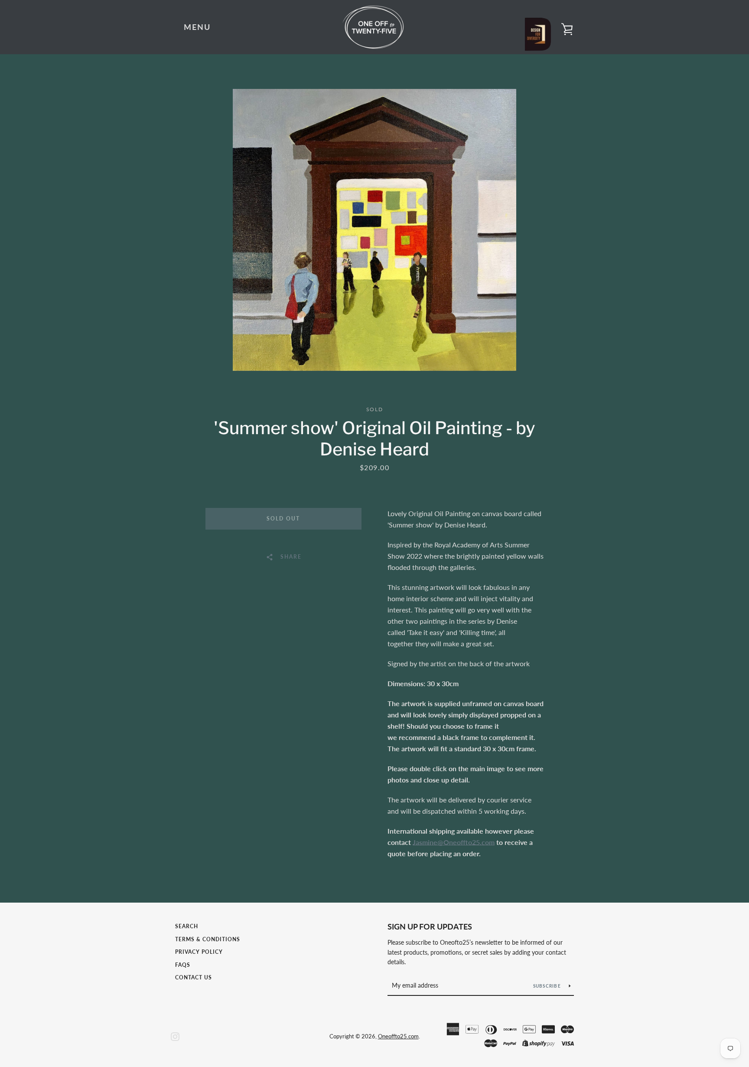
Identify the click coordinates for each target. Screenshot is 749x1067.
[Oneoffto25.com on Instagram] (175, 1035)
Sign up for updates (430, 926)
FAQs (182, 965)
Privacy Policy (199, 952)
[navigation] (197, 27)
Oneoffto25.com (398, 1036)
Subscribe (548, 985)
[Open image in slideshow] (374, 230)
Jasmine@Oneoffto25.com (454, 842)
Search (186, 926)
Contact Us (193, 977)
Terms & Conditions (207, 939)
